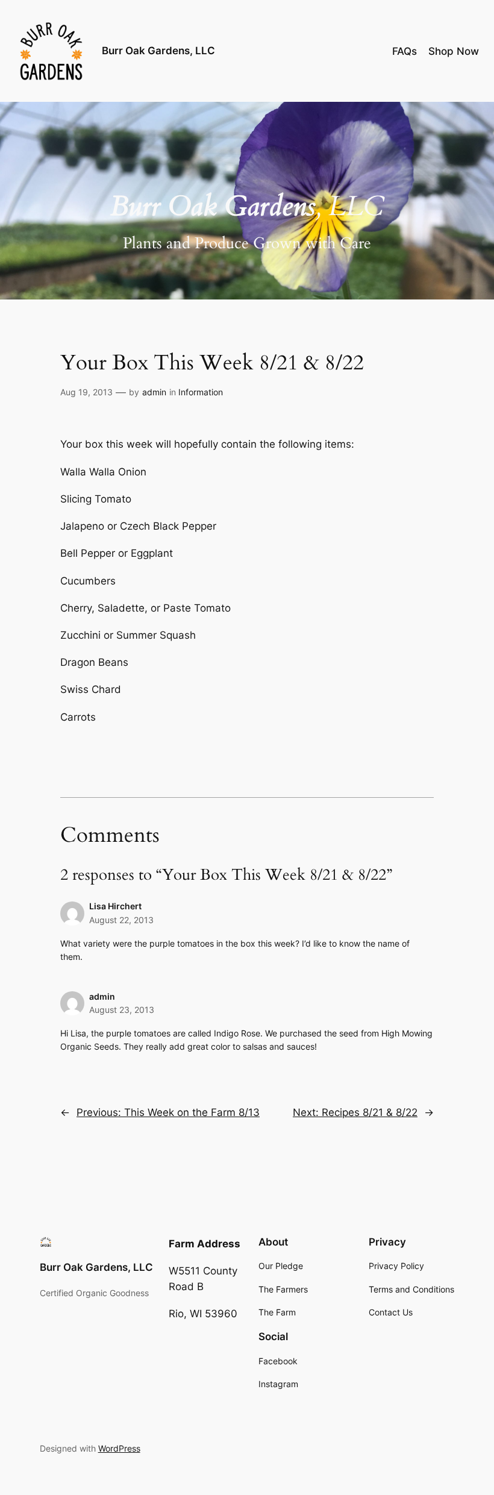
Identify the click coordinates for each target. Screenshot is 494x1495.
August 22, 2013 (121, 920)
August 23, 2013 (121, 1010)
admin (154, 392)
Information (200, 392)
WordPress (119, 1448)
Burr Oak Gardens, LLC (158, 51)
